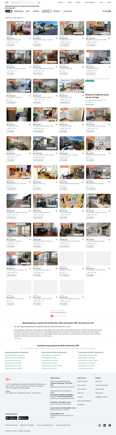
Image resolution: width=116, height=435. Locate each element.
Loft (21, 348)
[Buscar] (39, 2)
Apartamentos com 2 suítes (13, 363)
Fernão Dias (50, 348)
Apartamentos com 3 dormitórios (15, 358)
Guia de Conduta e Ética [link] (63, 425)
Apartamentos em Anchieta (86, 365)
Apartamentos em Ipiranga (50, 360)
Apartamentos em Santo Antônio (88, 360)
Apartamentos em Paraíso (49, 363)
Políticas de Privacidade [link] (27, 425)
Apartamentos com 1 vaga (13, 365)
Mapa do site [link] (99, 393)
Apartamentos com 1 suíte (13, 360)
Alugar (70, 2)
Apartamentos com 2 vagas (13, 368)
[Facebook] (109, 425)
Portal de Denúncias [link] (11, 425)
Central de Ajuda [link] (82, 381)
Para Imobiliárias (90, 2)
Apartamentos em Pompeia (86, 358)
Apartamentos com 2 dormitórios (15, 355)
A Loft (101, 2)
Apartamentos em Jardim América (52, 365)
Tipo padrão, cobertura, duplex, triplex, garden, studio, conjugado (76, 348)
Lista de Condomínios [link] (101, 385)
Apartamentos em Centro (49, 358)
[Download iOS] (23, 418)
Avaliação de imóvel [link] (101, 397)
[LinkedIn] (104, 425)
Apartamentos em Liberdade (86, 363)
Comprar (60, 2)
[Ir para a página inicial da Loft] (7, 2)
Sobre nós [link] (80, 393)
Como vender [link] (81, 385)
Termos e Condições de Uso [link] (44, 425)
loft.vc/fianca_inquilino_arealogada (61, 394)
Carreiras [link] (80, 397)
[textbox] (25, 2)
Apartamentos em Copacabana (51, 355)
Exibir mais (17, 338)
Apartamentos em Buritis (85, 368)
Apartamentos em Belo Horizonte (35, 348)
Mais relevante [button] (17, 18)
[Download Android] (11, 418)
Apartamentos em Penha (49, 368)
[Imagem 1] (45, 33)
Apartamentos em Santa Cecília (87, 355)
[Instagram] (99, 425)
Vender (78, 2)
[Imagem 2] (46, 33)
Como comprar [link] (81, 389)
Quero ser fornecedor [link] (84, 401)
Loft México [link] (80, 404)
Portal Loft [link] (98, 381)
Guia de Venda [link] (99, 389)
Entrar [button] (109, 2)
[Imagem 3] (47, 33)
